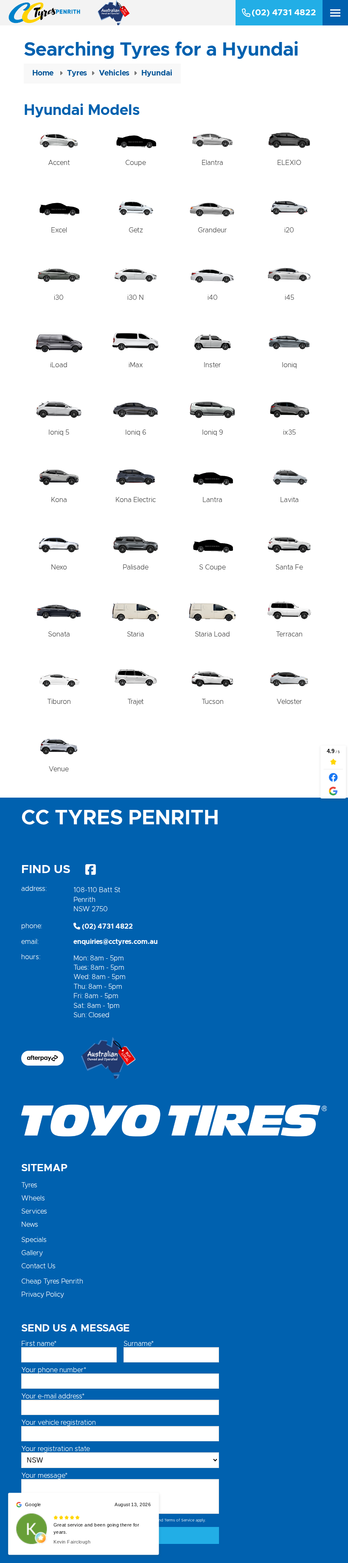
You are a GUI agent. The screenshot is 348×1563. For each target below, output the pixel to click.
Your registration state (55, 1449)
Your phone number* (53, 1370)
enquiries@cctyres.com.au (115, 941)
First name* (38, 1343)
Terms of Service (179, 1520)
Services (34, 1211)
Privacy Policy (42, 1294)
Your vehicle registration (58, 1422)
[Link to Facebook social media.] (90, 869)
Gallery (32, 1253)
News (29, 1224)
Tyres (29, 1185)
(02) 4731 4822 (284, 12)
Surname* (138, 1343)
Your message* (44, 1475)
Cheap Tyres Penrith (52, 1281)
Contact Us (38, 1266)
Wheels (33, 1198)
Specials (34, 1239)
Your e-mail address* (52, 1396)
